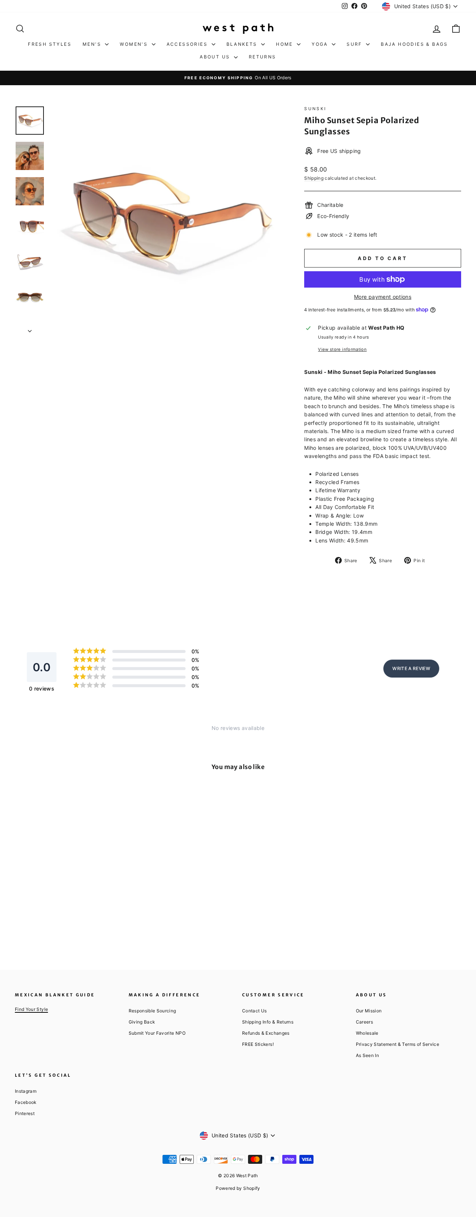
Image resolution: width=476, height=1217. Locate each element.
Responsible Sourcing (152, 1010)
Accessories (188, 44)
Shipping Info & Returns (267, 1022)
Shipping (314, 178)
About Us (216, 57)
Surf (355, 44)
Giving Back (142, 1022)
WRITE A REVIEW (411, 668)
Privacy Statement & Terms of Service (398, 1044)
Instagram (25, 1091)
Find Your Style (31, 1009)
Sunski (315, 108)
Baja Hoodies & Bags (414, 44)
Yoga (321, 44)
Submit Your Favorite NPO (157, 1033)
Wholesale (367, 1033)
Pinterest (25, 1113)
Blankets (243, 44)
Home (285, 44)
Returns (262, 57)
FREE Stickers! (258, 1044)
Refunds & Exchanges (266, 1033)
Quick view (67, 887)
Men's (93, 44)
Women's (134, 44)
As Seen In (367, 1055)
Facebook (25, 1102)
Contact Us (254, 1010)
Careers (364, 1022)
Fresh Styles (49, 44)
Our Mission (369, 1010)
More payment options (382, 297)
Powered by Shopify (238, 1188)
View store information (342, 349)
